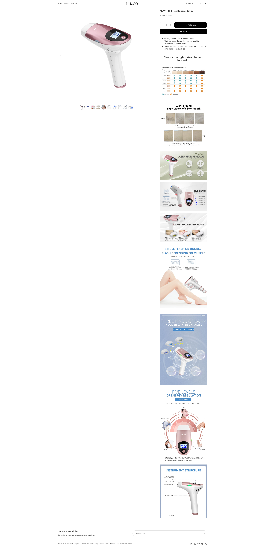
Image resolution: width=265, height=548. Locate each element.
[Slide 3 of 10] (93, 107)
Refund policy (85, 543)
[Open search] (196, 3)
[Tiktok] (191, 543)
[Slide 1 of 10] (82, 107)
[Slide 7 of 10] (114, 107)
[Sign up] (204, 533)
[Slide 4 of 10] (98, 107)
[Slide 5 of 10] (103, 107)
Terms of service (104, 543)
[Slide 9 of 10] (125, 107)
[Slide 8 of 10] (120, 107)
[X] (206, 543)
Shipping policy (114, 543)
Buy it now (183, 31)
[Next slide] (152, 55)
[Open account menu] (200, 3)
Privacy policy (94, 543)
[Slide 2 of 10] (87, 107)
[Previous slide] (60, 55)
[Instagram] (195, 543)
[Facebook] (202, 543)
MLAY (64, 543)
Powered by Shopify (73, 543)
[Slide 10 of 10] (130, 107)
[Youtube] (198, 543)
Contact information (126, 543)
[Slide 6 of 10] (109, 107)
